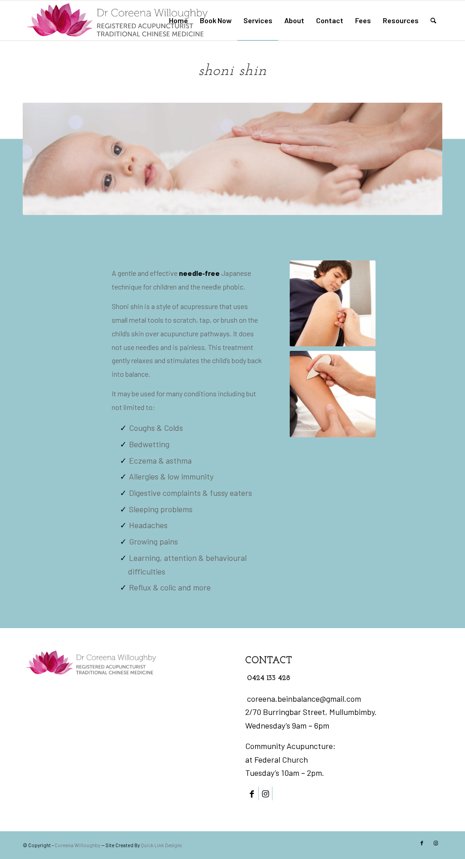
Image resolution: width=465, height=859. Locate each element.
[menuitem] (178, 20)
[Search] (433, 20)
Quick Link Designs (161, 845)
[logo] (117, 20)
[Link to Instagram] (265, 793)
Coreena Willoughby (77, 845)
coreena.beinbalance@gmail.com (304, 699)
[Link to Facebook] (251, 793)
